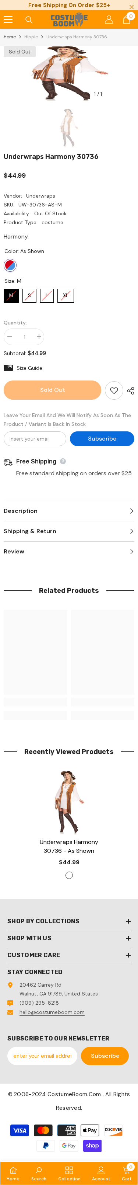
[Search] (29, 19)
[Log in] (109, 19)
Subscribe (102, 438)
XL (66, 294)
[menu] (8, 19)
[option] (69, 73)
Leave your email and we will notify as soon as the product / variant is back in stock (67, 419)
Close (131, 7)
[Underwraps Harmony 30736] (69, 803)
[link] (35, 702)
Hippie (31, 37)
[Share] (128, 391)
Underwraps (40, 195)
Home (10, 37)
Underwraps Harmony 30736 (69, 846)
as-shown (69, 875)
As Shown (10, 265)
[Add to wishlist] (114, 390)
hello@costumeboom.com (52, 1012)
